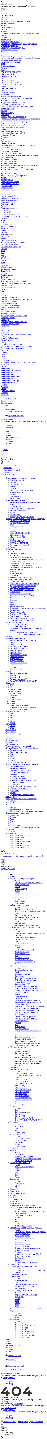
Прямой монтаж (21, 1280)
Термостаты (19, 1183)
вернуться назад (7, 1404)
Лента (17, 1110)
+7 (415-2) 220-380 (8, 399)
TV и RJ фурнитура (22, 1138)
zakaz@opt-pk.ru (9, 419)
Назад (14, 874)
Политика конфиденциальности (15, 1422)
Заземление (19, 1155)
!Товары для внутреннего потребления (30, 1270)
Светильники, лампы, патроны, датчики (30, 1232)
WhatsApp (9, 427)
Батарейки (19, 1126)
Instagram (9, 425)
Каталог (13, 877)
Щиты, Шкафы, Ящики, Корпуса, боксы (30, 1211)
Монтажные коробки (23, 1051)
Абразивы (18, 1315)
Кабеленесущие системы (24, 909)
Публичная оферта (36, 1422)
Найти (4, 1428)
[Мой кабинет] (2, 858)
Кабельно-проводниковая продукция (29, 883)
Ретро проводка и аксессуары (26, 1295)
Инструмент (19, 1323)
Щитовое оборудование (24, 970)
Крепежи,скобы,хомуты (24, 1073)
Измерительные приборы (24, 1167)
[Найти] (3, 10)
